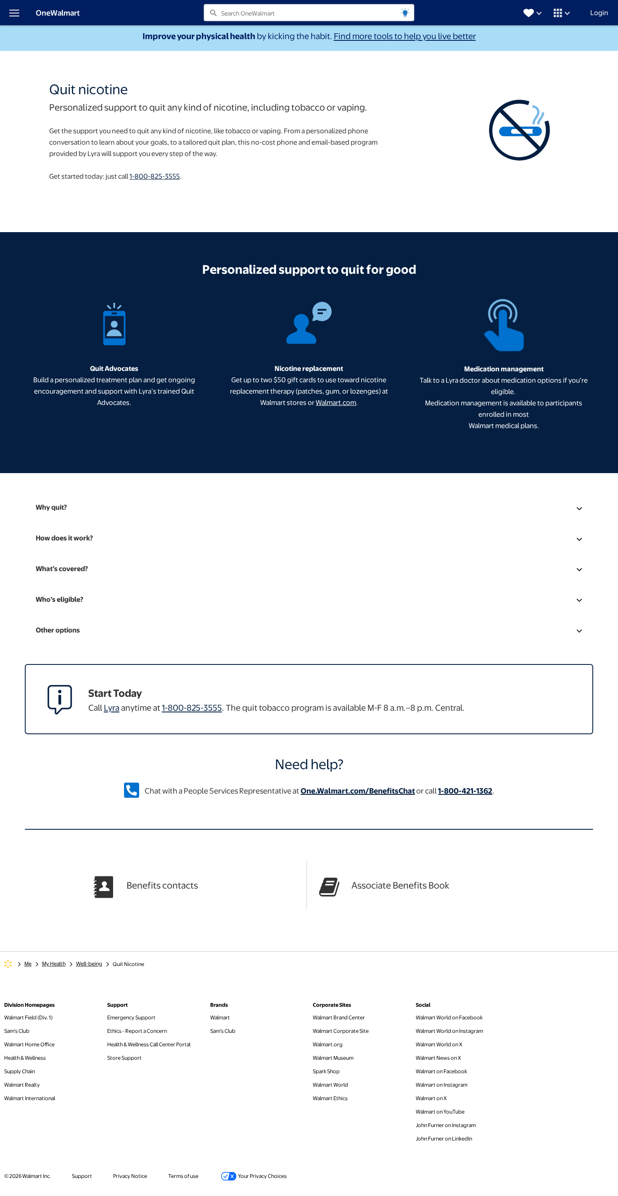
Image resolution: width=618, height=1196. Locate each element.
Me (28, 963)
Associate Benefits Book (382, 888)
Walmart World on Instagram (449, 1031)
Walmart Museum (333, 1057)
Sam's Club (16, 1031)
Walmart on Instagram (441, 1084)
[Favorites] (533, 12)
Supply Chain (19, 1071)
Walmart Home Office (29, 1044)
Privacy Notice (130, 1176)
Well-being (89, 963)
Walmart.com (336, 402)
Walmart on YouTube (440, 1111)
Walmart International (29, 1098)
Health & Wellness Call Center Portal (148, 1044)
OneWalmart (58, 12)
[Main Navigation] (13, 12)
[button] (309, 507)
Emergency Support (131, 1017)
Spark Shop (326, 1071)
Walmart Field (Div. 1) (28, 1017)
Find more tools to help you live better (405, 36)
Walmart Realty (22, 1084)
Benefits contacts (144, 888)
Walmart (220, 1017)
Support (82, 1176)
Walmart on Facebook (441, 1071)
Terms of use (183, 1176)
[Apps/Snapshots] (563, 12)
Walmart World (330, 1084)
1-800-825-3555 (154, 176)
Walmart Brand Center (339, 1017)
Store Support (124, 1057)
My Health (54, 963)
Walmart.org (328, 1044)
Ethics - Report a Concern (137, 1031)
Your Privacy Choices (253, 1176)
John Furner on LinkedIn (444, 1138)
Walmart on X (431, 1098)
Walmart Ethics (330, 1098)
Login (599, 12)
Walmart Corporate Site (341, 1031)
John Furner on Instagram (446, 1125)
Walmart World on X (439, 1044)
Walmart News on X (438, 1057)
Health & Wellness (25, 1057)
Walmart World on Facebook (449, 1017)
